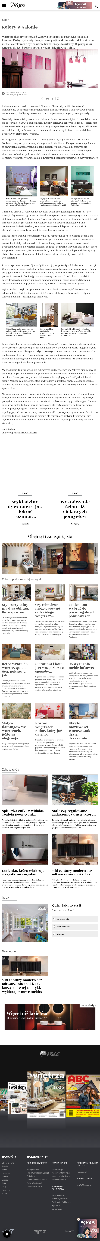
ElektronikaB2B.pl (59, 1195)
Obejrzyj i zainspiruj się (50, 536)
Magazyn (6, 1190)
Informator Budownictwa (37, 1180)
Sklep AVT (69, 1231)
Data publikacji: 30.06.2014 (16, 92)
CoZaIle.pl (31, 1176)
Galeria (5, 1176)
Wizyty (4, 1170)
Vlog (4, 1187)
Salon (5, 19)
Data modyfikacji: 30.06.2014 (16, 95)
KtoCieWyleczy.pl (84, 1185)
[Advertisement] (50, 455)
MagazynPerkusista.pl (61, 1176)
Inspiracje (6, 1173)
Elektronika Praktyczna (61, 1202)
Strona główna (8, 1163)
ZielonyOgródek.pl (34, 1183)
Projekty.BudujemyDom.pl (38, 1173)
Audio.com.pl (57, 1169)
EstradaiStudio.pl (59, 1180)
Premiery (6, 1166)
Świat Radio (57, 1209)
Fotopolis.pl (81, 1172)
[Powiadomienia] (7, 1234)
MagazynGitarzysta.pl (61, 1173)
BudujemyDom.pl (34, 1169)
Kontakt (5, 1193)
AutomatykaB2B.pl (59, 1199)
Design (5, 1180)
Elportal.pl (56, 1206)
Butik (4, 1183)
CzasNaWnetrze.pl (34, 1186)
